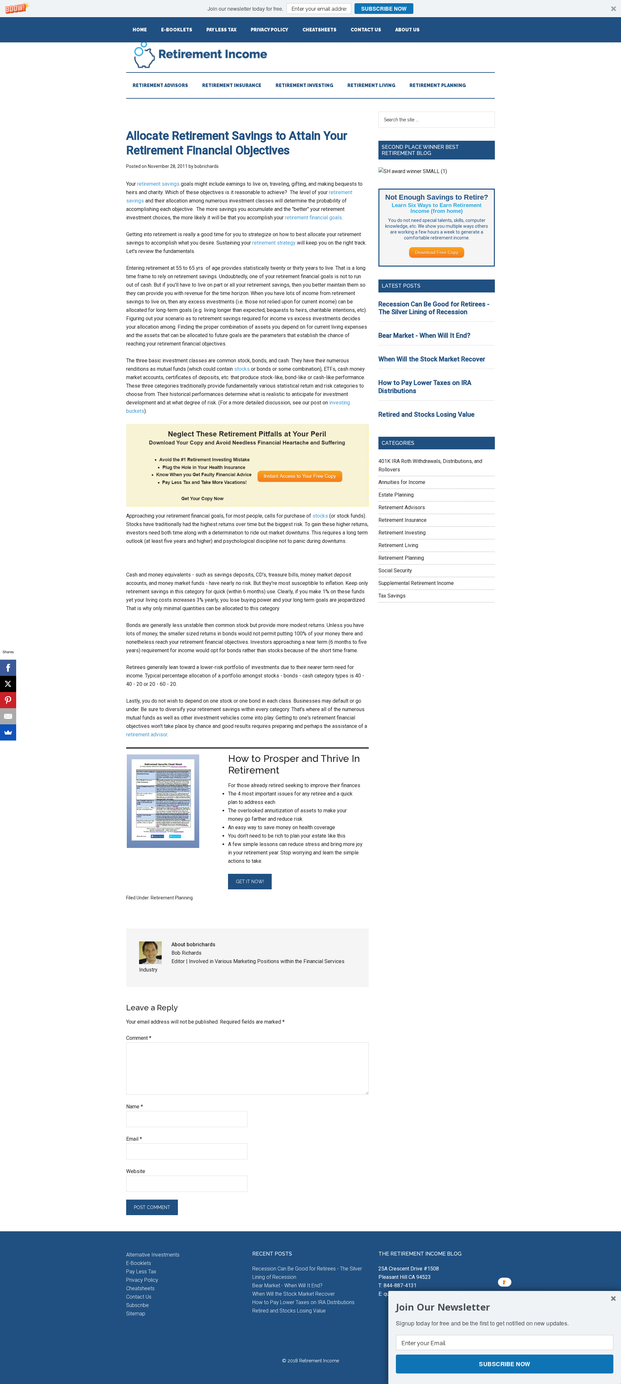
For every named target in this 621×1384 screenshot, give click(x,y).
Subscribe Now (384, 8)
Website (135, 1171)
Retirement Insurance (402, 520)
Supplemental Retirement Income (416, 583)
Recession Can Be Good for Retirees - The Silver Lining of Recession (433, 308)
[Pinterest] (8, 700)
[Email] (8, 716)
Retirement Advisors (401, 507)
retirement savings (158, 184)
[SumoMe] (8, 732)
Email (134, 1139)
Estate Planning (396, 495)
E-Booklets (138, 1263)
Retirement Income (310, 54)
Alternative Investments (153, 1255)
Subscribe (137, 1305)
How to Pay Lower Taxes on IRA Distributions (303, 1302)
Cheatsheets (140, 1288)
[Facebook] (8, 668)
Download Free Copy (436, 252)
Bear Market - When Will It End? (424, 335)
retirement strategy (274, 243)
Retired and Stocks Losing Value (426, 414)
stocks (242, 369)
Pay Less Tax (141, 1272)
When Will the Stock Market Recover (431, 359)
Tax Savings (392, 596)
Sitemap (135, 1314)
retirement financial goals (313, 217)
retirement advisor (146, 734)
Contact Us (138, 1297)
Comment (138, 1038)
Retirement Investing (402, 533)
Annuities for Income (401, 482)
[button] (310, 8)
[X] (8, 684)
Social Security (395, 570)
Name (134, 1107)
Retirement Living (398, 545)
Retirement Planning (172, 897)
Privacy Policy (142, 1280)
